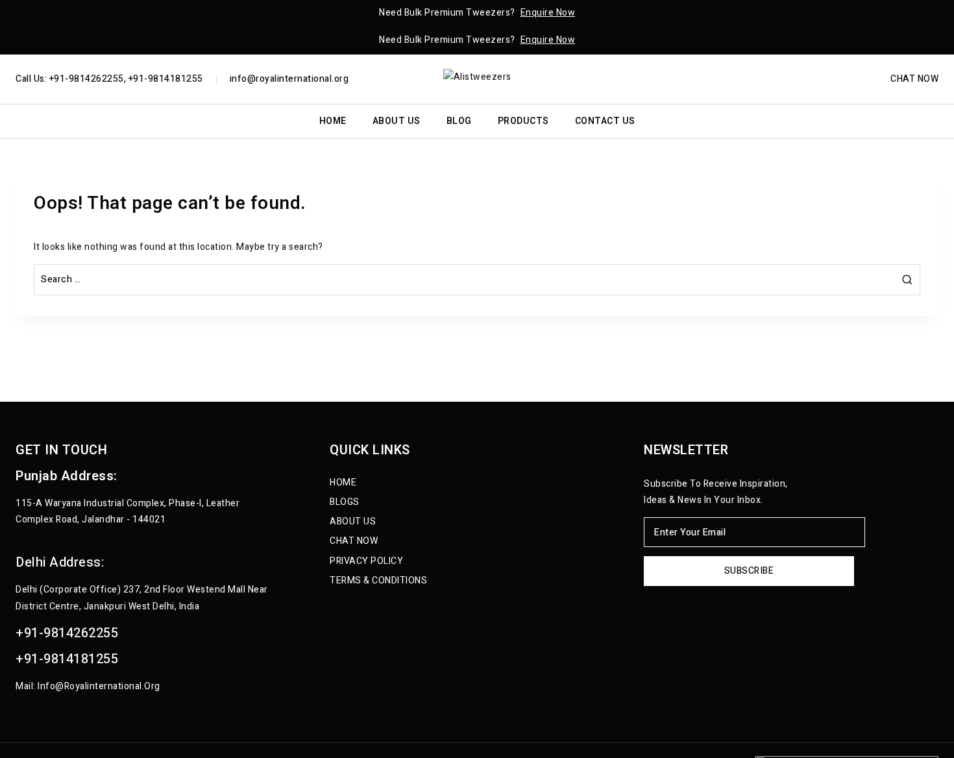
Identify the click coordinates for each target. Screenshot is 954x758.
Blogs (345, 502)
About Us (397, 121)
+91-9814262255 (67, 633)
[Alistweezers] (477, 79)
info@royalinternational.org (289, 79)
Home (333, 121)
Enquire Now (548, 12)
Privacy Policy (366, 561)
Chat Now (914, 79)
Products (523, 121)
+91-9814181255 (67, 659)
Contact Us (605, 121)
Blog (459, 121)
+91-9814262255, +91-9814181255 (125, 79)
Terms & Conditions (378, 580)
